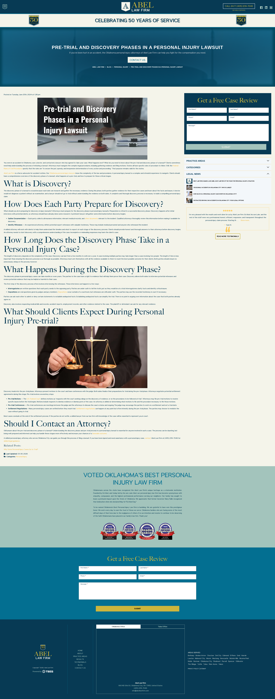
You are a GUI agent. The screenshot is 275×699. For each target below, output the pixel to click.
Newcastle (224, 658)
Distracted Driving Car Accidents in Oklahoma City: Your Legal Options (218, 200)
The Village (192, 664)
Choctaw (210, 655)
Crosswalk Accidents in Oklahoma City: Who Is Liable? (212, 187)
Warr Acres (213, 664)
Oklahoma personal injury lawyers (62, 173)
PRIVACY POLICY (193, 668)
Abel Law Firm (9, 173)
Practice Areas (80, 656)
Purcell (224, 661)
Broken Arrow (201, 655)
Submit (226, 147)
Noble (190, 661)
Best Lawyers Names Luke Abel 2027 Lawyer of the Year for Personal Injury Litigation (223, 181)
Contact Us (80, 668)
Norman (196, 661)
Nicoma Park (244, 658)
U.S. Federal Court (33, 399)
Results (80, 659)
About (80, 653)
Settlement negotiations (85, 409)
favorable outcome (99, 433)
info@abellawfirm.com (140, 691)
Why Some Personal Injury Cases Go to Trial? (21, 449)
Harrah (243, 655)
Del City (218, 655)
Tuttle (199, 664)
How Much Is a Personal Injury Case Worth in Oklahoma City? (215, 194)
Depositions (62, 292)
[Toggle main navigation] (5, 7)
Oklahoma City (206, 661)
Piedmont (217, 661)
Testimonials (80, 662)
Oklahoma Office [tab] (118, 627)
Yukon (220, 664)
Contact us (137, 60)
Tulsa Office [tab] (162, 627)
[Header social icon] (261, 7)
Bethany (191, 655)
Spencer (231, 661)
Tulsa (205, 664)
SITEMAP (203, 668)
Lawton (191, 658)
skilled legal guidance (12, 441)
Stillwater (239, 661)
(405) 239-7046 (140, 688)
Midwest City (200, 658)
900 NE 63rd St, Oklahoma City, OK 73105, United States (140, 686)
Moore (208, 658)
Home (80, 650)
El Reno (233, 655)
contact (148, 438)
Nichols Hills (234, 658)
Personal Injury (21, 457)
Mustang (215, 658)
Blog (80, 665)
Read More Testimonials (228, 236)
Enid (238, 655)
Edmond (226, 655)
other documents (91, 218)
